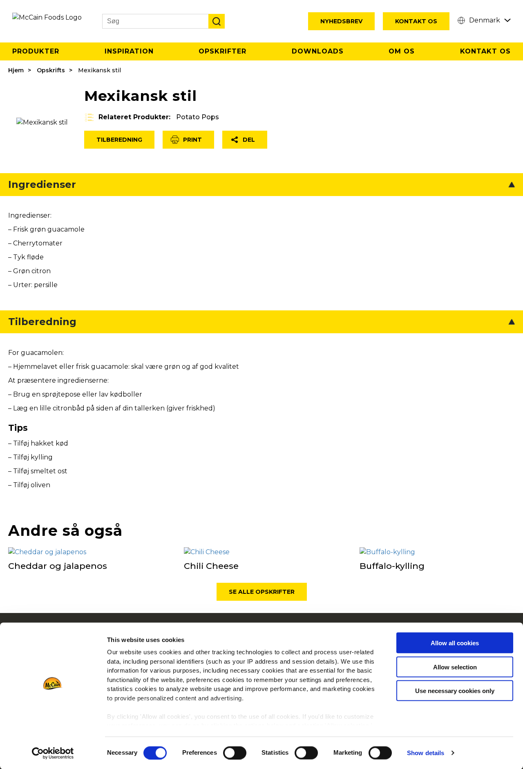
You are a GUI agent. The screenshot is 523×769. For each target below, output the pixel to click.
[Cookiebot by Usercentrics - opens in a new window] (53, 753)
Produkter (35, 51)
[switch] (234, 752)
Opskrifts (51, 70)
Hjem (16, 70)
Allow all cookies (455, 643)
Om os (402, 51)
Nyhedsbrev (341, 21)
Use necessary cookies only (454, 690)
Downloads (318, 51)
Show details (425, 752)
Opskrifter (222, 51)
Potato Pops (197, 117)
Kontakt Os (416, 21)
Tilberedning (119, 139)
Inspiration (129, 51)
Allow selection (455, 666)
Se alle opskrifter (262, 591)
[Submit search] (216, 21)
